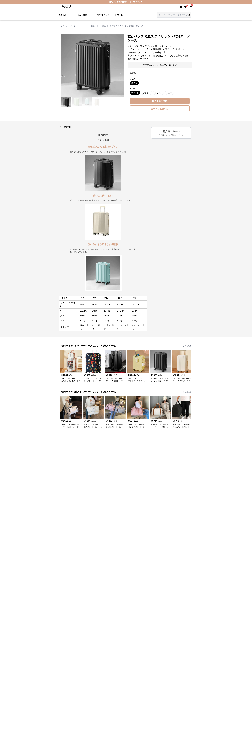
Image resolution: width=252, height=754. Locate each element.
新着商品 (62, 15)
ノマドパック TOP (68, 26)
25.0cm (134, 83)
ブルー (169, 93)
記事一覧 (119, 15)
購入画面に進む (159, 101)
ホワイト (135, 93)
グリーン (158, 93)
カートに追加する (159, 109)
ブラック (146, 93)
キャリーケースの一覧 (89, 26)
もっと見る (187, 346)
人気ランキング (102, 15)
